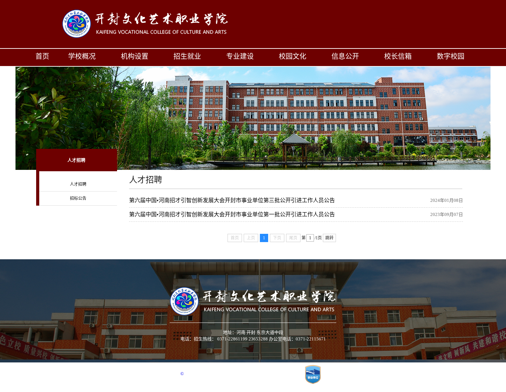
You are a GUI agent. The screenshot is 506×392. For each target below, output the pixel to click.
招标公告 (78, 198)
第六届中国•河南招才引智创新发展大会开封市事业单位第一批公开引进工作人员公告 (232, 214)
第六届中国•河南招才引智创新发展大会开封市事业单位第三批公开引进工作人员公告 (232, 200)
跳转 (329, 238)
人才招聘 (78, 184)
